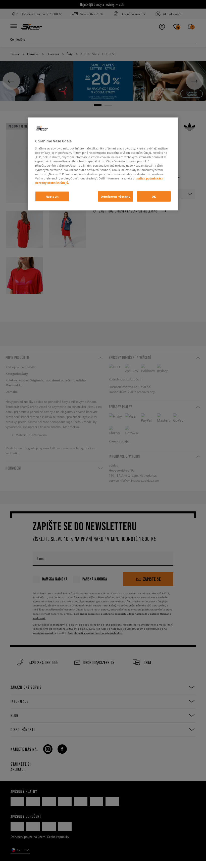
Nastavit (52, 196)
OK (154, 196)
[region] (103, 163)
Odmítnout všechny (115, 196)
